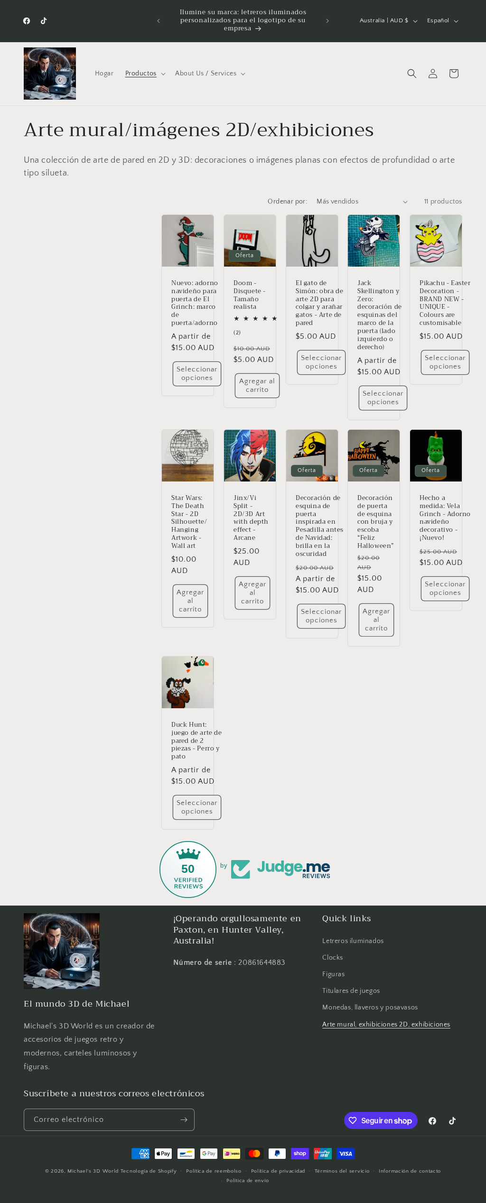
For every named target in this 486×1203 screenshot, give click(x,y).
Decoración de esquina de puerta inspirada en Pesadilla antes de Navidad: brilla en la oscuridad (320, 526)
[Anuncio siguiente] (327, 21)
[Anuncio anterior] (158, 21)
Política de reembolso (214, 1171)
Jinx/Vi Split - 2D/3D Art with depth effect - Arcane (251, 518)
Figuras (333, 974)
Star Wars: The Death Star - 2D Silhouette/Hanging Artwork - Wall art (189, 522)
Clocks (332, 958)
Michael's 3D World (93, 1171)
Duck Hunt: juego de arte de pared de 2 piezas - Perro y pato (196, 741)
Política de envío (247, 1181)
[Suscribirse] (183, 1120)
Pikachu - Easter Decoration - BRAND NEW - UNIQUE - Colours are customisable (445, 303)
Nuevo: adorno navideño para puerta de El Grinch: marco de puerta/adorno (194, 303)
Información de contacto (410, 1171)
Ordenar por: (287, 201)
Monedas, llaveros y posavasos (370, 1007)
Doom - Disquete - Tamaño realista (250, 295)
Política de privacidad (278, 1171)
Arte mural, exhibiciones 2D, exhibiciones (386, 1024)
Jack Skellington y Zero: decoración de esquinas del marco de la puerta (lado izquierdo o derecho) (379, 315)
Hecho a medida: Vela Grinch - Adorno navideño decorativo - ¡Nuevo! (445, 518)
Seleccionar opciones (197, 373)
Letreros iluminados (352, 941)
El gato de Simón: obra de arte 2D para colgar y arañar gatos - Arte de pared (319, 303)
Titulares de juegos (351, 991)
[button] (144, 73)
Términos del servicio (342, 1171)
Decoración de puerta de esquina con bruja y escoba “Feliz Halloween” (375, 522)
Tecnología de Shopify (149, 1171)
